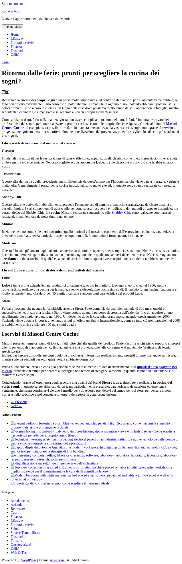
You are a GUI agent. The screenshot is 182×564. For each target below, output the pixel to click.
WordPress (28, 560)
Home (15, 34)
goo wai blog (11, 11)
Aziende (16, 504)
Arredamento (20, 500)
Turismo (16, 540)
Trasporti (17, 50)
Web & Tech (19, 552)
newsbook (57, 560)
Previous (19, 402)
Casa (5, 62)
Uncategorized (21, 544)
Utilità (15, 54)
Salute (15, 528)
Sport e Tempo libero (25, 532)
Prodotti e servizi (22, 42)
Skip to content (12, 4)
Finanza (16, 46)
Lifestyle (17, 38)
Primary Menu (13, 26)
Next (16, 406)
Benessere (18, 508)
